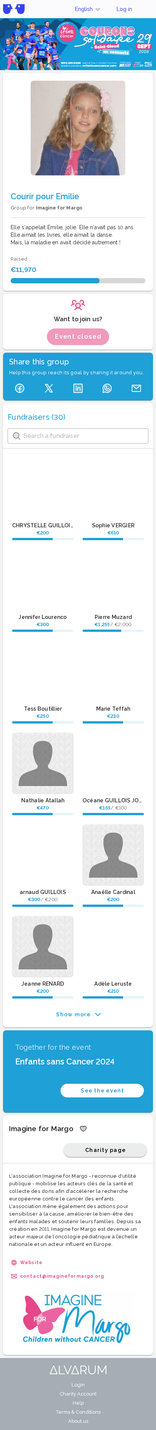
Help (78, 1403)
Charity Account (78, 1394)
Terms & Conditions (78, 1412)
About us (78, 1421)
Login (78, 1385)
